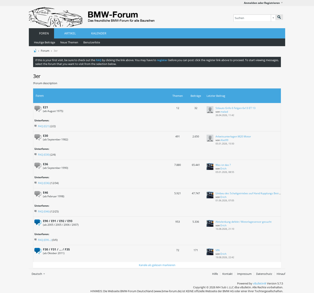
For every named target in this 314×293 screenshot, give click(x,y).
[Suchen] (279, 17)
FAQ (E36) (44, 183)
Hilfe (215, 274)
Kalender (98, 33)
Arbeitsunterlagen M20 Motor (233, 136)
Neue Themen (69, 42)
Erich (223, 168)
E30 (45, 136)
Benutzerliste (91, 42)
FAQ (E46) (44, 211)
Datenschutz (264, 274)
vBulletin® (259, 283)
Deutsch (37, 274)
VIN (218, 250)
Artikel (70, 33)
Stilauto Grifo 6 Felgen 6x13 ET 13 (235, 108)
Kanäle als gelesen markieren (157, 265)
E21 (45, 107)
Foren (44, 33)
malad (224, 111)
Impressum (244, 274)
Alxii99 (224, 140)
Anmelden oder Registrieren (262, 3)
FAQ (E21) (44, 126)
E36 (45, 164)
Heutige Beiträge (44, 42)
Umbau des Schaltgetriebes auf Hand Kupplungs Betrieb (249, 193)
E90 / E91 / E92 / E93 (57, 221)
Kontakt (227, 274)
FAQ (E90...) (45, 240)
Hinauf (281, 274)
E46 (45, 192)
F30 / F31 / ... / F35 (56, 249)
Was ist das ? (223, 165)
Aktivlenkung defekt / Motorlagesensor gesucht (243, 222)
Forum (45, 51)
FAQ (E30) (44, 154)
